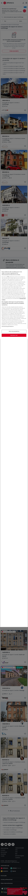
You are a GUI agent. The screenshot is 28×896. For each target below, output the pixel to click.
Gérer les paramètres (14, 331)
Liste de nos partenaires (8, 326)
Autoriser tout (14, 335)
